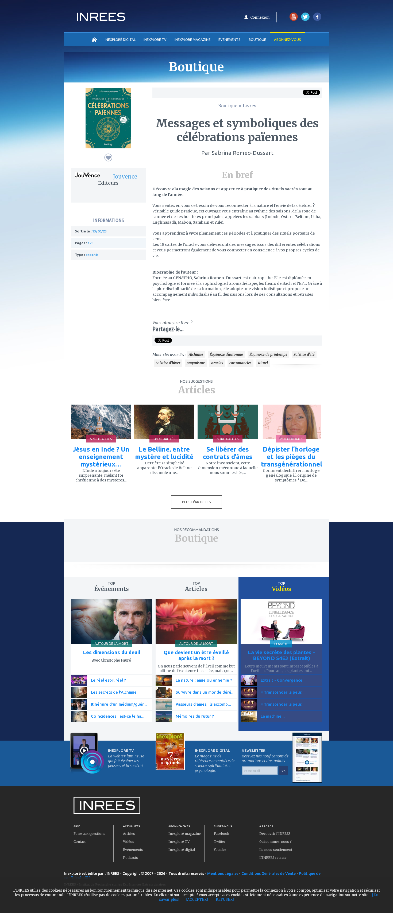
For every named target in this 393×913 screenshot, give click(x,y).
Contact (80, 842)
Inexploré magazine (184, 834)
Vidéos (128, 842)
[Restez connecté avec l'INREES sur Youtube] (294, 19)
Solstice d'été (304, 354)
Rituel (263, 363)
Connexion (259, 17)
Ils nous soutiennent (275, 850)
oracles (217, 363)
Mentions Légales (222, 873)
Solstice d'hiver (168, 363)
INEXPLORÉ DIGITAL (120, 39)
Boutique (257, 39)
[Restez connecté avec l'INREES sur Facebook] (317, 19)
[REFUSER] (224, 899)
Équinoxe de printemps (268, 354)
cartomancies (240, 363)
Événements (229, 39)
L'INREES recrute (273, 858)
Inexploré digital (181, 850)
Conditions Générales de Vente (268, 873)
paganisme (196, 363)
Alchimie (196, 354)
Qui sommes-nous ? (275, 842)
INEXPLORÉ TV (155, 39)
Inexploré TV (179, 842)
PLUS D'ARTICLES (196, 502)
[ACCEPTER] (197, 899)
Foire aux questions (89, 834)
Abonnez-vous (287, 39)
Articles (129, 834)
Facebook (221, 834)
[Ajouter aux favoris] (108, 157)
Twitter (220, 842)
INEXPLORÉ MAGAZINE (192, 39)
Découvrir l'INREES (275, 834)
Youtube (220, 850)
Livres (249, 105)
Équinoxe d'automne (226, 354)
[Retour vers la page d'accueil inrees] (101, 19)
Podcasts (130, 858)
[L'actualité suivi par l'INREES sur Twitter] (305, 19)
